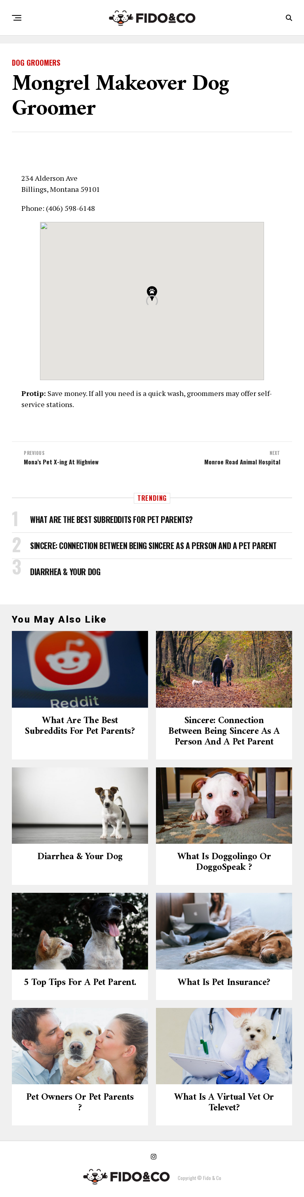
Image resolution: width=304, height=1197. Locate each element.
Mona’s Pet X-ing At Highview (61, 462)
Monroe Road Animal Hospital (242, 462)
